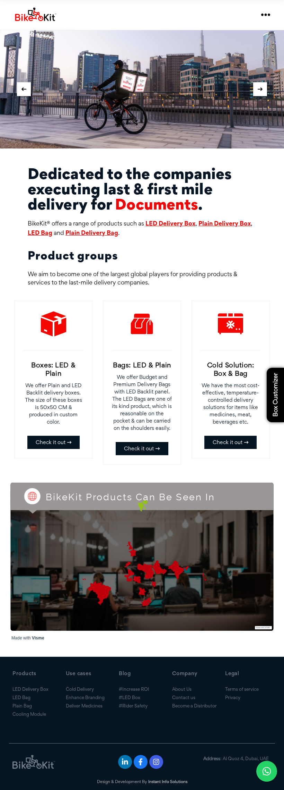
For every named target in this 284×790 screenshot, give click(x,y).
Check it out (50, 442)
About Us (182, 689)
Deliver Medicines (84, 705)
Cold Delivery (80, 689)
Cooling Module (29, 714)
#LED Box (129, 697)
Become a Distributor (194, 705)
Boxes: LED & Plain (53, 369)
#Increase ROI (134, 689)
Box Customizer (275, 395)
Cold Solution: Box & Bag (230, 369)
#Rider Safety (133, 705)
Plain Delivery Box (224, 223)
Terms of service (242, 689)
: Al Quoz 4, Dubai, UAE (236, 758)
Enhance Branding (85, 697)
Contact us (183, 697)
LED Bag (40, 232)
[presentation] (24, 89)
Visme (38, 638)
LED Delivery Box (170, 223)
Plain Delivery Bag (91, 232)
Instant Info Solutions (167, 781)
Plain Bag (22, 705)
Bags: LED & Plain (142, 365)
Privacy (232, 697)
